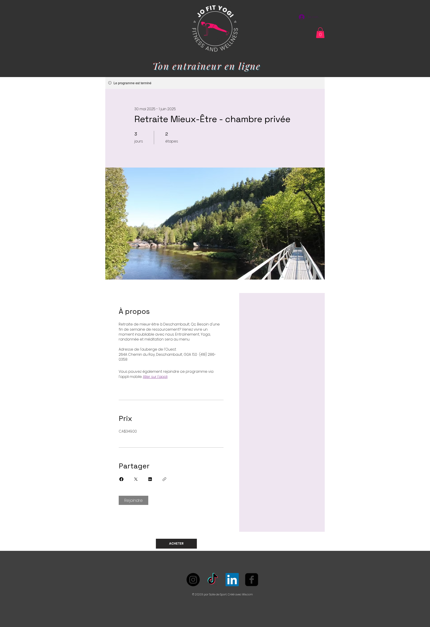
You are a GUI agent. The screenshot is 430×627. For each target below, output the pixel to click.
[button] (320, 32)
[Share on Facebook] (121, 479)
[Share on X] (135, 479)
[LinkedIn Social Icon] (232, 579)
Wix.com (247, 594)
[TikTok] (212, 579)
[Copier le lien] (164, 479)
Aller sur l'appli (155, 376)
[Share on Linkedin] (150, 479)
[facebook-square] (251, 579)
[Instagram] (193, 579)
